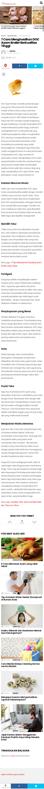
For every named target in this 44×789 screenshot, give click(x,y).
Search (41, 3)
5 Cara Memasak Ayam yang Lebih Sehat (19, 565)
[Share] (19, 786)
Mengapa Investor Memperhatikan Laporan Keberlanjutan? (19, 698)
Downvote (34, 521)
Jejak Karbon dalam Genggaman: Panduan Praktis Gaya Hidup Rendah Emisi (20, 737)
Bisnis (15, 693)
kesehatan (17, 560)
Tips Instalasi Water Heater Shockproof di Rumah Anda (21, 598)
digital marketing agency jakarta (12, 774)
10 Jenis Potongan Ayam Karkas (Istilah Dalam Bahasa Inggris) (13, 27)
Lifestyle (16, 626)
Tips (14, 593)
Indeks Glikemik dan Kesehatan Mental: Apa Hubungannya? (21, 631)
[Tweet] (35, 786)
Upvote (9, 521)
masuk (12, 756)
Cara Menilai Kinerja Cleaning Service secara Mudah (20, 665)
